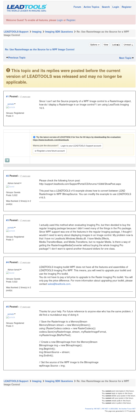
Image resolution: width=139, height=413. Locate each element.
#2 (7, 175)
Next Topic (125, 58)
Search (106, 6)
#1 (7, 96)
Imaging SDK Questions (59, 31)
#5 (7, 306)
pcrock (11, 103)
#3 (7, 220)
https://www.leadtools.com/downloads (51, 140)
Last (114, 44)
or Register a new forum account (50, 151)
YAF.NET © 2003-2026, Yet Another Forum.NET (119, 408)
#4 (7, 262)
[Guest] (10, 185)
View (106, 44)
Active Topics (92, 6)
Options (94, 44)
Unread (127, 44)
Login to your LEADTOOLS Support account (81, 146)
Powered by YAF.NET (92, 408)
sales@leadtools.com (59, 284)
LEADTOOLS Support (16, 31)
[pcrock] (10, 106)
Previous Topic (17, 57)
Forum (78, 6)
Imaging (37, 31)
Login (116, 6)
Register (126, 6)
